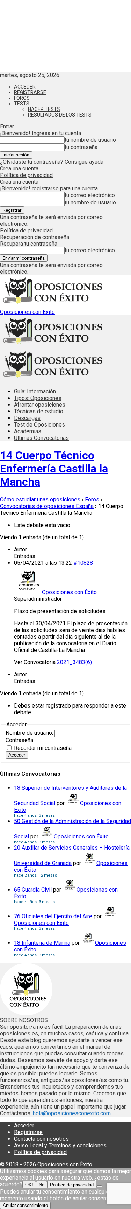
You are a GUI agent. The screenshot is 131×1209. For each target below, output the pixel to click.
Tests (21, 103)
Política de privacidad (26, 175)
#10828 (83, 563)
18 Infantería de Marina (42, 943)
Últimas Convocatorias (41, 438)
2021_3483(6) (74, 662)
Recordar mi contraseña (43, 748)
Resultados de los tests (60, 115)
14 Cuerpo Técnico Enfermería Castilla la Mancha (54, 468)
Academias (27, 431)
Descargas (27, 418)
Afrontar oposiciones (39, 404)
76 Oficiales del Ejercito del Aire (53, 916)
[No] (99, 1186)
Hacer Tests (44, 109)
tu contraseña (81, 147)
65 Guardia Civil (33, 889)
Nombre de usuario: (30, 733)
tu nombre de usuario (90, 139)
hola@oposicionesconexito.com (72, 1113)
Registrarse (30, 92)
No (41, 1184)
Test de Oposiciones (39, 424)
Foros (22, 98)
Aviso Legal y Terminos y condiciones (60, 1145)
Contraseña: (21, 740)
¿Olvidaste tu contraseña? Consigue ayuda (51, 162)
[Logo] (52, 345)
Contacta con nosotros (41, 1139)
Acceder (25, 87)
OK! (29, 1184)
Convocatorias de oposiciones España (47, 506)
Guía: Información (35, 391)
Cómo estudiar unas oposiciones (40, 499)
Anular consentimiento (25, 1205)
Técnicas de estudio (38, 411)
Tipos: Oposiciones (37, 398)
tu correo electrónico (90, 195)
